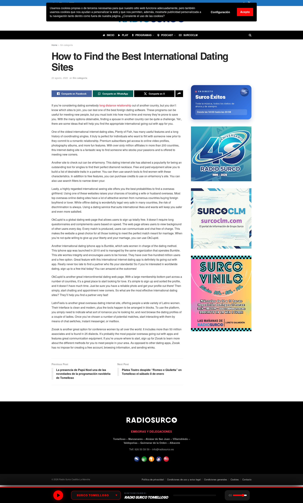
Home (54, 44)
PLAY (125, 35)
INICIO (110, 35)
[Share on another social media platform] (179, 93)
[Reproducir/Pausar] (58, 495)
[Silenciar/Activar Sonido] (230, 495)
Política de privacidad (153, 479)
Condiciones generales (215, 479)
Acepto (245, 12)
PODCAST (167, 35)
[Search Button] (250, 35)
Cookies (235, 479)
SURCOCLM (190, 35)
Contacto (246, 479)
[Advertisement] (221, 362)
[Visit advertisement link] (221, 153)
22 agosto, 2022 (60, 78)
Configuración (220, 12)
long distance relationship (115, 105)
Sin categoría (66, 44)
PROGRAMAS (143, 35)
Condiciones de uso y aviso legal (184, 479)
